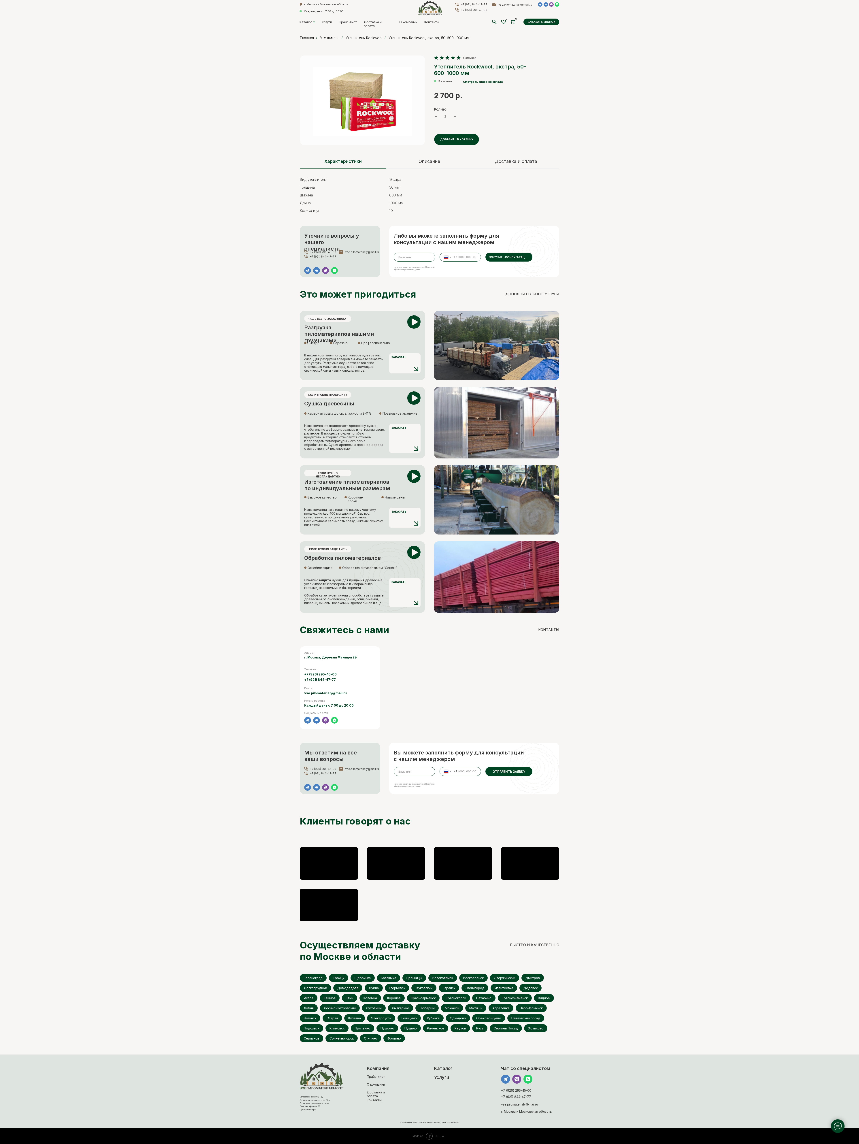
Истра (308, 998)
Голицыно (409, 1018)
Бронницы (414, 978)
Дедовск (530, 988)
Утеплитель (329, 38)
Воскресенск (473, 978)
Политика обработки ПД (310, 1106)
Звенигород (475, 988)
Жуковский (423, 988)
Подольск (311, 1028)
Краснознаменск (515, 998)
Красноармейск (423, 998)
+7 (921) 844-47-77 (474, 4)
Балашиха (388, 978)
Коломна (370, 998)
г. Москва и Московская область (326, 4)
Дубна (374, 988)
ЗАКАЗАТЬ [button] (398, 357)
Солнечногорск (342, 1038)
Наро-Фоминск (531, 1008)
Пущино (410, 1028)
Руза (479, 1028)
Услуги (327, 22)
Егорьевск (397, 988)
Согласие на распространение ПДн (315, 1100)
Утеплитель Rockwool (364, 38)
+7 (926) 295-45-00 (474, 10)
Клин (349, 998)
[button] (541, 22)
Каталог (306, 22)
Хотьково (535, 1028)
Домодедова (347, 988)
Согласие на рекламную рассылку (314, 1103)
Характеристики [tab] (343, 161)
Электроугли (381, 1018)
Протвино (362, 1028)
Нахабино (483, 998)
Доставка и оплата (373, 24)
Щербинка (363, 978)
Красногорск (456, 998)
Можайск (452, 1008)
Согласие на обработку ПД (311, 1097)
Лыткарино (400, 1008)
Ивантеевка (504, 988)
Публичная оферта (308, 1109)
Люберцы (427, 1008)
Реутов (460, 1028)
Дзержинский (504, 978)
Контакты (431, 22)
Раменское (435, 1028)
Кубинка (433, 1018)
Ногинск (310, 1018)
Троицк (338, 978)
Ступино (370, 1038)
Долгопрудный (315, 988)
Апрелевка (501, 1008)
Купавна (354, 1018)
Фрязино (394, 1038)
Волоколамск (442, 978)
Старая (332, 1018)
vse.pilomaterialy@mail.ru (515, 4)
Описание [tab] (429, 161)
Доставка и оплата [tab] (516, 161)
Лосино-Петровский (340, 1008)
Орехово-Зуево (488, 1018)
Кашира (330, 998)
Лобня (309, 1008)
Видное (544, 998)
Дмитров (532, 978)
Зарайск (449, 988)
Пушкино (387, 1028)
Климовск (337, 1028)
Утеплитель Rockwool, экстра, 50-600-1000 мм (429, 38)
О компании (408, 22)
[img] (430, 8)
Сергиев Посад (506, 1028)
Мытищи (475, 1008)
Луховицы (374, 1008)
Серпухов (311, 1038)
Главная (307, 38)
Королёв (394, 998)
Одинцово (458, 1018)
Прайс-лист (348, 22)
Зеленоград (313, 978)
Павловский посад (525, 1018)
